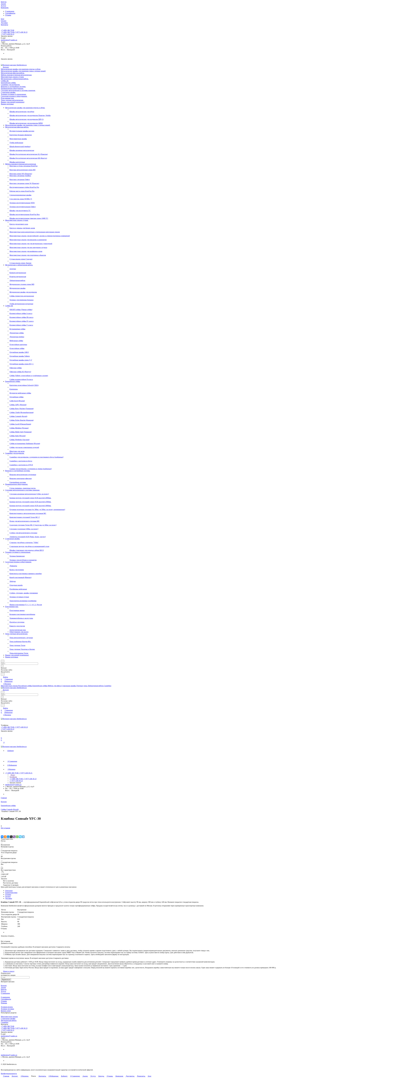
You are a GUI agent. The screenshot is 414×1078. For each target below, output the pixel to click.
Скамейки (4, 1022)
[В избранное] (2, 830)
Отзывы (8, 15)
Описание (9, 891)
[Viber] (14, 836)
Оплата (8, 896)
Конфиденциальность (9, 1073)
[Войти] (2, 736)
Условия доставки (7, 1009)
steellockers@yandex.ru (9, 40)
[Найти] (3, 674)
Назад (12, 775)
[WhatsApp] (17, 836)
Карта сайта (5, 1066)
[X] (11, 836)
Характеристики (11, 892)
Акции (3, 987)
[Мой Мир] (8, 836)
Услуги (3, 991)
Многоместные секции (9, 1017)
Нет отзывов (5, 828)
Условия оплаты (7, 1007)
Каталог (4, 985)
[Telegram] (23, 836)
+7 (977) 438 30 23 (7, 34)
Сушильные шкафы (8, 1018)
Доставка (8, 898)
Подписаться (6, 979)
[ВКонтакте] (2, 836)
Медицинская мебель (8, 1020)
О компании (9, 11)
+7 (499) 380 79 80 (7, 30)
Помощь (4, 1003)
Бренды (3, 989)
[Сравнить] (2, 832)
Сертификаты (10, 13)
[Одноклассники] (5, 836)
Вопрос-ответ (6, 1011)
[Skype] (20, 836)
